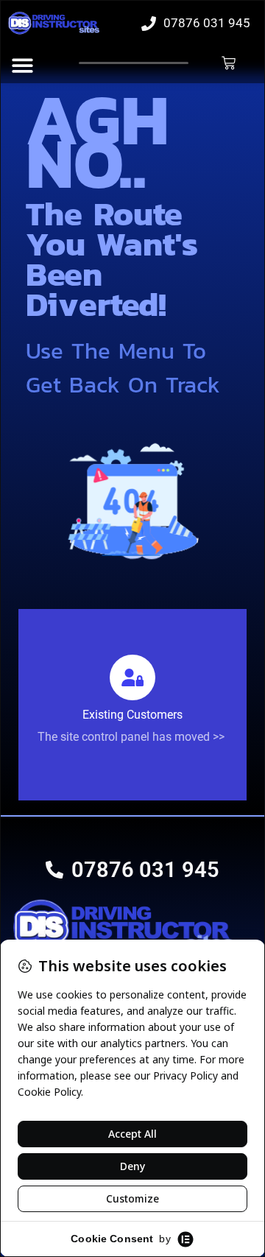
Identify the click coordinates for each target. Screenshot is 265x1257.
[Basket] (228, 63)
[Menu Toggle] (22, 65)
